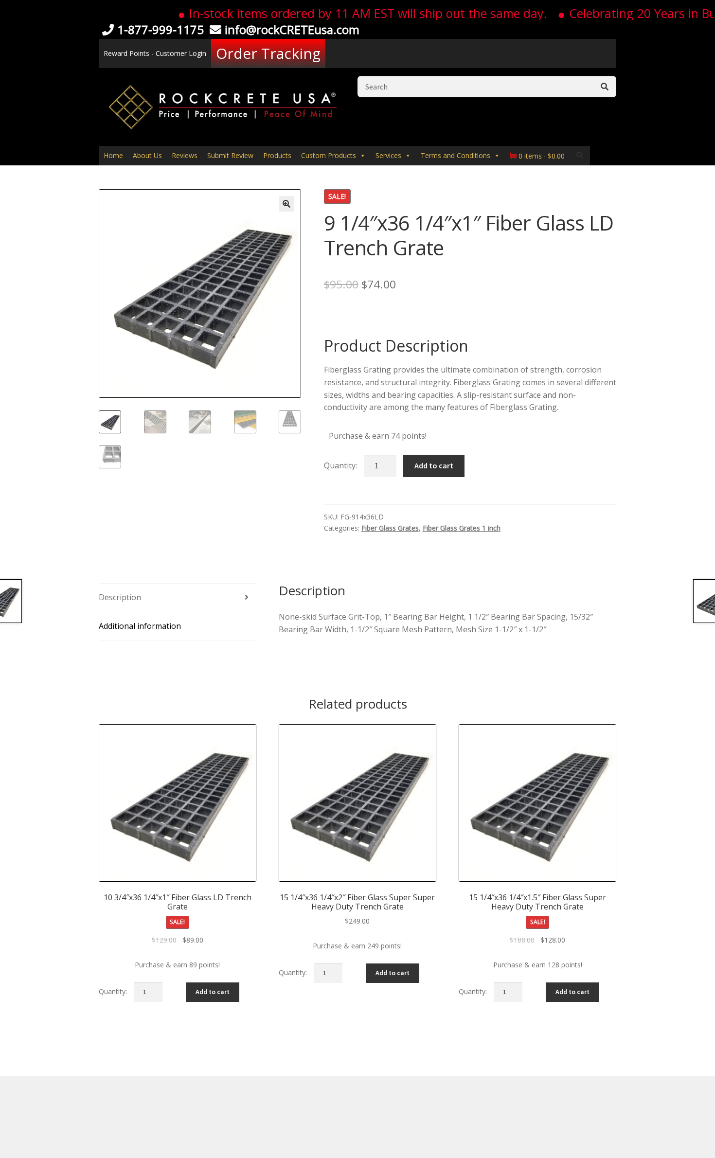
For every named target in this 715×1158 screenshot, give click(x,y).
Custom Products (328, 155)
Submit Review (230, 155)
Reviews (184, 155)
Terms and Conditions (455, 155)
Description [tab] (120, 597)
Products (277, 155)
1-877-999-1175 (160, 29)
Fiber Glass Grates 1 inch (461, 528)
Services (388, 155)
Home (113, 155)
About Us (147, 155)
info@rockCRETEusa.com (292, 29)
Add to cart (433, 465)
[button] (286, 204)
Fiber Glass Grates (390, 528)
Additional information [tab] (140, 626)
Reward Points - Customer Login (155, 53)
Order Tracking (268, 53)
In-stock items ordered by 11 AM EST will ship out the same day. (347, 13)
